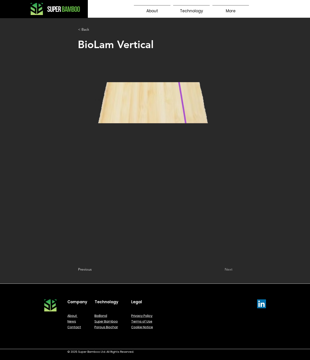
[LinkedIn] (261, 303)
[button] (191, 9)
